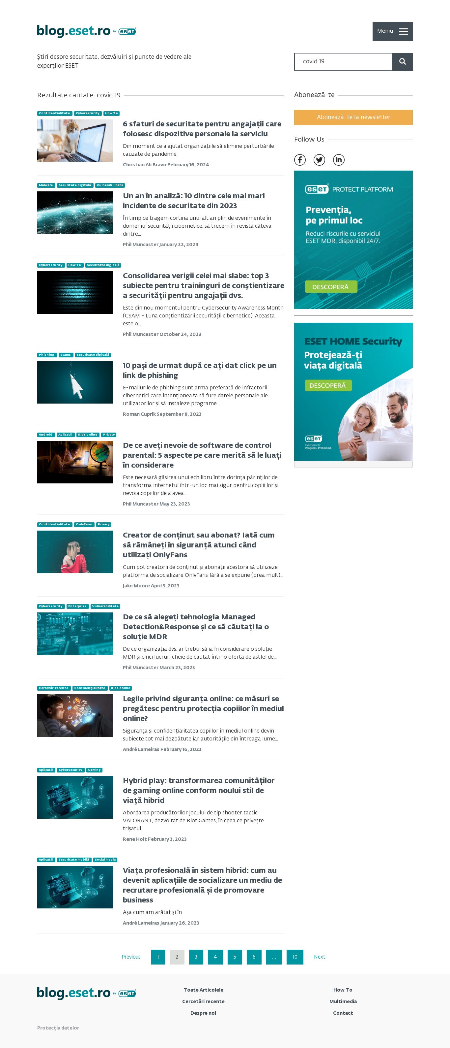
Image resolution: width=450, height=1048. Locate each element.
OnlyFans (84, 524)
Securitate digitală (75, 185)
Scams (65, 354)
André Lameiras (141, 749)
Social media (105, 859)
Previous (131, 957)
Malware (46, 185)
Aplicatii (65, 434)
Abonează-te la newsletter (353, 117)
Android (45, 434)
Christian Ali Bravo (145, 165)
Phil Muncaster (141, 245)
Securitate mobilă (74, 859)
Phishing (46, 354)
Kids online (87, 434)
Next (319, 957)
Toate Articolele (203, 990)
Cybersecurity (87, 113)
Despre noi (203, 1013)
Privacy (109, 434)
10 (295, 957)
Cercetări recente (53, 688)
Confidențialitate (54, 113)
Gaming (94, 770)
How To (111, 113)
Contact (343, 1013)
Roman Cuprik (140, 414)
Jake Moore (137, 586)
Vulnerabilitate (110, 185)
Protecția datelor (58, 1028)
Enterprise (77, 606)
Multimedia (343, 1001)
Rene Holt (135, 839)
